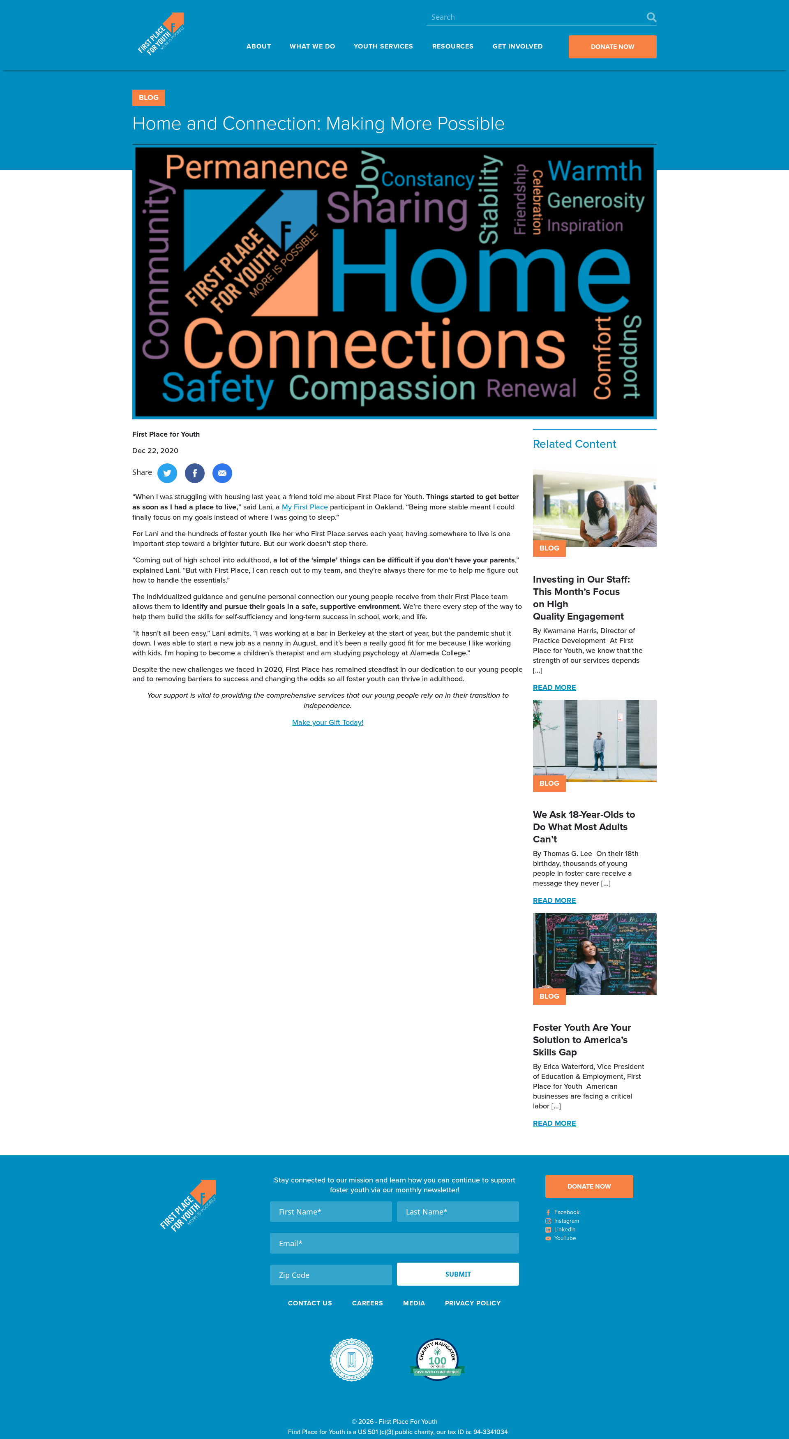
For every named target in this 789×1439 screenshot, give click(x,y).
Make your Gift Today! (327, 722)
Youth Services (383, 46)
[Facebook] (195, 472)
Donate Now (612, 46)
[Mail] (222, 472)
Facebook (566, 1212)
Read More (554, 687)
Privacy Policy (473, 1303)
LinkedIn (565, 1229)
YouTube (565, 1238)
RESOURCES (453, 46)
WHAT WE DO (312, 46)
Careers (367, 1303)
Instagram (566, 1221)
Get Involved (518, 46)
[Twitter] (167, 472)
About (259, 46)
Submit (458, 1274)
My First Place (305, 507)
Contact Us (310, 1303)
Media (414, 1303)
